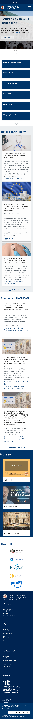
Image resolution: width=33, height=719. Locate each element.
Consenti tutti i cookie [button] (22, 712)
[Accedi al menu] (29, 7)
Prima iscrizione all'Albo (12, 62)
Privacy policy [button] (6, 708)
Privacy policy (6, 699)
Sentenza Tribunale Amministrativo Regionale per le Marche (15, 387)
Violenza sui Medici (10, 506)
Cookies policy (6, 700)
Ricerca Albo (7, 104)
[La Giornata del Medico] (16, 521)
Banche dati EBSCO (10, 72)
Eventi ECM (7, 93)
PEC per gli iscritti (9, 114)
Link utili (5, 702)
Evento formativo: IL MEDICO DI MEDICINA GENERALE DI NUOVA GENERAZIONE (14, 155)
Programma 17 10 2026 (15, 178)
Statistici (14, 716)
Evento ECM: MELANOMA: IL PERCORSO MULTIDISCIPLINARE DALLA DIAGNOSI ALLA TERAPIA (14, 261)
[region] (16, 31)
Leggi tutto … (8, 239)
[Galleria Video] (16, 468)
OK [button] (11, 712)
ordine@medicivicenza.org (9, 611)
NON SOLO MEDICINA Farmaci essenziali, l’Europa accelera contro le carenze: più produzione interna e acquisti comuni (16, 207)
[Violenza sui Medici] (16, 495)
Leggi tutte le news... (16, 289)
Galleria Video (8, 480)
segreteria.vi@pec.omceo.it (9, 615)
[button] (14, 50)
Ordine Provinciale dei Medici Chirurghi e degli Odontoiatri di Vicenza (12, 7)
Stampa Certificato (10, 83)
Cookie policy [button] (21, 706)
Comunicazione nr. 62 (14, 437)
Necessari (6, 716)
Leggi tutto (6, 44)
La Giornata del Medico (11, 533)
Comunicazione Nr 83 (14, 328)
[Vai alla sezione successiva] (16, 53)
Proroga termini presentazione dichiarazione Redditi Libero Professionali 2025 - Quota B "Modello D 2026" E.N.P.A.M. (14, 23)
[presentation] (2, 33)
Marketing (21, 716)
